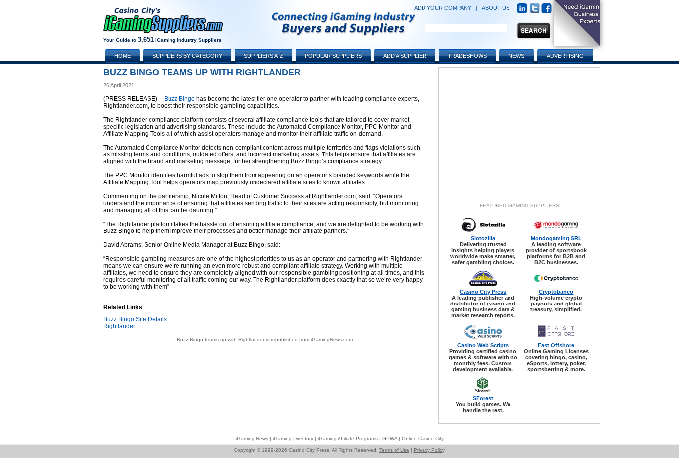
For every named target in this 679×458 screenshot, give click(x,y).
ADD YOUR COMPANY (442, 8)
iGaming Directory (293, 438)
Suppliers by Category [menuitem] (187, 56)
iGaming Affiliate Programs (348, 438)
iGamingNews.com (332, 339)
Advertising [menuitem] (565, 56)
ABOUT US (495, 8)
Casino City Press (483, 292)
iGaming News (252, 438)
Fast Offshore (556, 345)
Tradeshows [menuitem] (467, 56)
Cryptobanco (556, 292)
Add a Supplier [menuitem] (404, 56)
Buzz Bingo (179, 98)
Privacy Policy (429, 450)
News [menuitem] (516, 56)
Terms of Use (394, 450)
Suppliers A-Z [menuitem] (263, 56)
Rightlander (119, 326)
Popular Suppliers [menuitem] (333, 56)
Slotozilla (483, 238)
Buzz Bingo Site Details (135, 319)
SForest (483, 398)
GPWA (389, 438)
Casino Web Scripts (483, 345)
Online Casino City (423, 438)
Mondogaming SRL (556, 238)
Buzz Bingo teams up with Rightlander (220, 339)
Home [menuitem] (122, 56)
